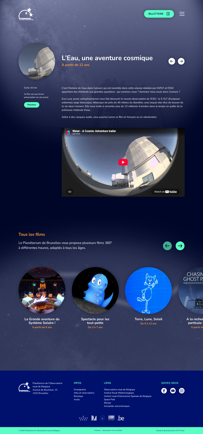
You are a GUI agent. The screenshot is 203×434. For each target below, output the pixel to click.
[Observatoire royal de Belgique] (83, 418)
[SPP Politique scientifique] (111, 418)
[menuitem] (84, 389)
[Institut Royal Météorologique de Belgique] (94, 418)
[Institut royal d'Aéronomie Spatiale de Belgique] (102, 418)
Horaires (31, 104)
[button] (182, 13)
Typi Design (180, 430)
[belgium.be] (121, 418)
